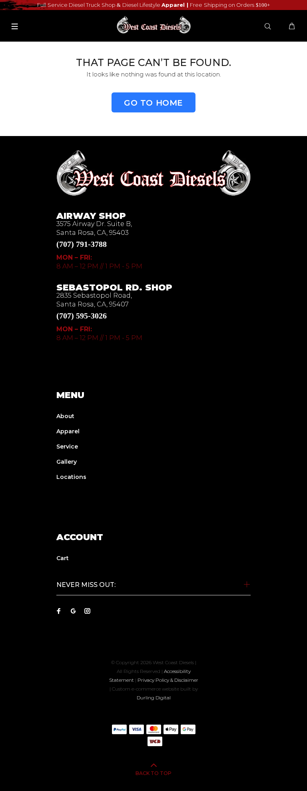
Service (67, 446)
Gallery (66, 461)
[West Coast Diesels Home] (153, 172)
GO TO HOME (153, 103)
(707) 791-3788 (81, 244)
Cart (62, 558)
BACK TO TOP (153, 773)
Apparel (68, 431)
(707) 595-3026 (81, 315)
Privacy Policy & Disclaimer (168, 680)
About (65, 416)
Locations (71, 477)
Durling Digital (154, 698)
